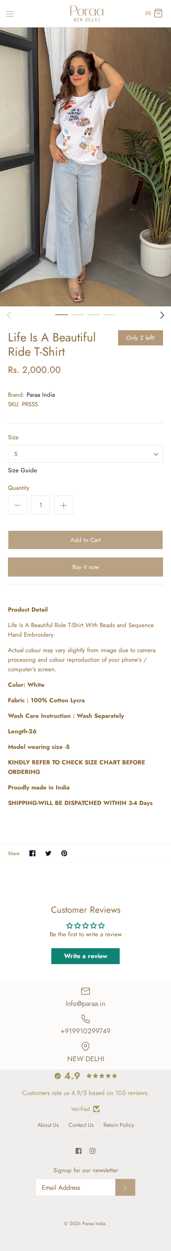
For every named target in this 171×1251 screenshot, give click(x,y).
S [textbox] (15, 454)
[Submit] (125, 1187)
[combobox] (85, 454)
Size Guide (22, 470)
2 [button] (78, 314)
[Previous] (8, 315)
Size (13, 437)
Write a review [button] (85, 956)
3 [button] (93, 314)
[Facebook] (79, 1151)
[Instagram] (92, 1151)
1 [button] (62, 314)
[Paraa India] (86, 13)
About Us (48, 1125)
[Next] (162, 315)
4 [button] (109, 314)
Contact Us (81, 1125)
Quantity (18, 488)
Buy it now (85, 567)
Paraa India (41, 394)
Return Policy (118, 1125)
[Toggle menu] (10, 13)
